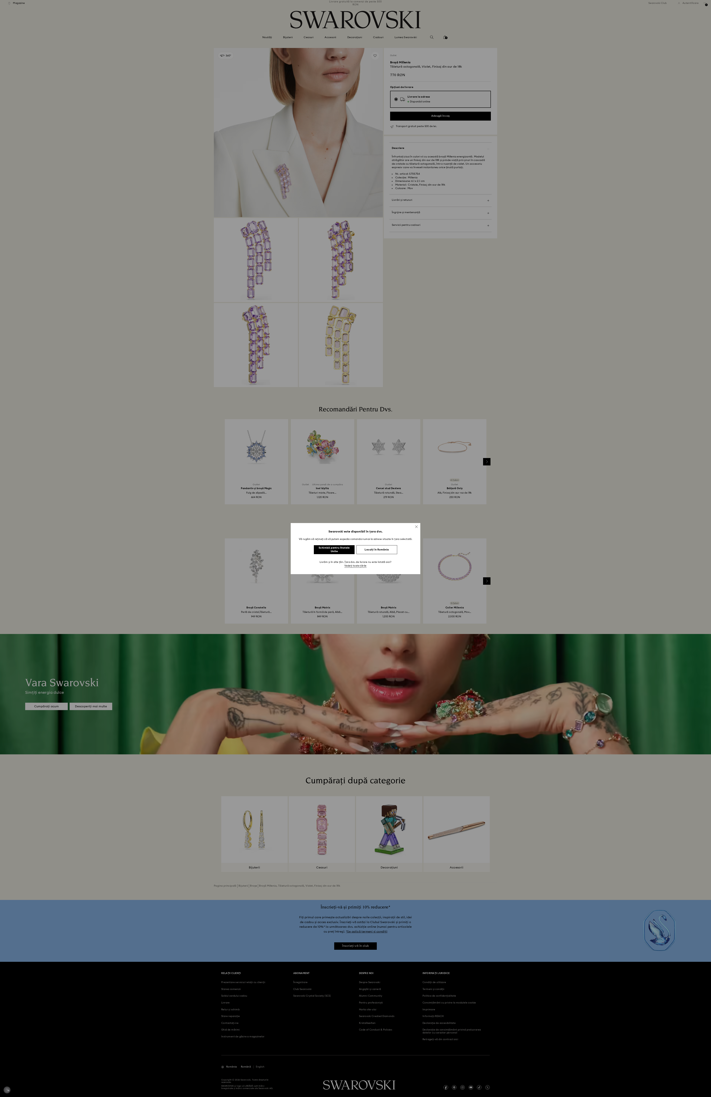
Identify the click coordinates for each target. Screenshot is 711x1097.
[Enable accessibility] (7, 1090)
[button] (416, 526)
